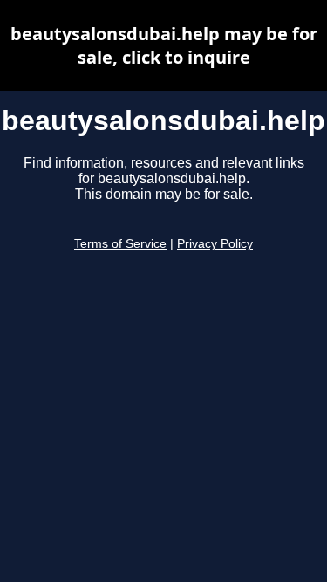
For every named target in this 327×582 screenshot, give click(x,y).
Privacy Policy (215, 243)
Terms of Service (120, 243)
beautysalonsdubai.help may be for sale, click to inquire (163, 45)
